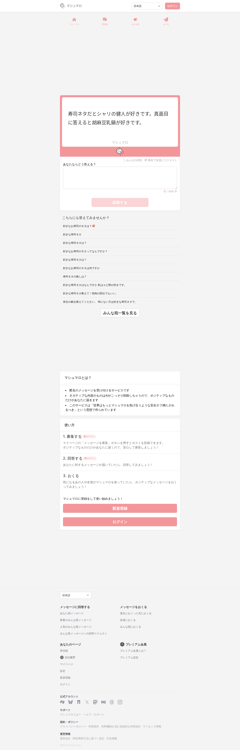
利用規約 (93, 726)
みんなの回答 (134, 160)
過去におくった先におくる (136, 613)
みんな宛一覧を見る (120, 313)
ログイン (172, 5)
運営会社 (65, 738)
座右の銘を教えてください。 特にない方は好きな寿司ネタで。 (100, 301)
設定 (62, 670)
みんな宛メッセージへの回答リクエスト (83, 633)
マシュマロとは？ (70, 714)
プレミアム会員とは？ (133, 650)
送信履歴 (68, 657)
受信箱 (64, 650)
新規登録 (120, 508)
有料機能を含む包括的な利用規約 (121, 726)
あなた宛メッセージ (72, 613)
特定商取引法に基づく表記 (88, 738)
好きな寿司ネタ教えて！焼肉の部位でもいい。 (90, 293)
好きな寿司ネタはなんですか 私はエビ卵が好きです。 (95, 284)
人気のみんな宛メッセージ (76, 626)
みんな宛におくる (130, 626)
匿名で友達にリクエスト (162, 160)
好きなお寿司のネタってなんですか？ (85, 251)
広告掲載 (111, 738)
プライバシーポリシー (73, 726)
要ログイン (89, 436)
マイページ (66, 664)
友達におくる (128, 619)
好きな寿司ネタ (72, 234)
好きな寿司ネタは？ (75, 242)
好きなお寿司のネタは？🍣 (79, 225)
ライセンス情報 (152, 726)
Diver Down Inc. (72, 745)
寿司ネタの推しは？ (75, 276)
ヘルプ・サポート (93, 714)
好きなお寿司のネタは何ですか (81, 268)
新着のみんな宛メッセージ (76, 619)
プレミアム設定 (129, 657)
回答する (120, 202)
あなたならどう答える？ (79, 164)
